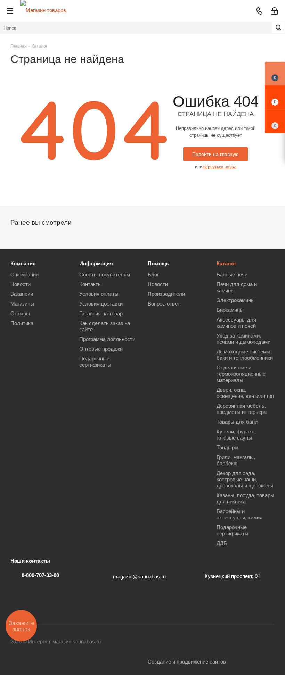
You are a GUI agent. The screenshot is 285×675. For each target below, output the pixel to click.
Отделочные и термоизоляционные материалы (241, 374)
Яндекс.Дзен (269, 642)
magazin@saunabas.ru (139, 577)
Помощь (158, 263)
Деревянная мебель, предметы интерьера (242, 409)
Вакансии (21, 294)
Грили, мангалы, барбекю (236, 460)
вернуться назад (219, 167)
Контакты (90, 284)
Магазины (22, 304)
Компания (23, 263)
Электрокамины (236, 300)
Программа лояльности (107, 339)
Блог (153, 274)
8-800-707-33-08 (40, 575)
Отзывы (20, 313)
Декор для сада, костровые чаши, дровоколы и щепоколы (245, 479)
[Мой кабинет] (274, 11)
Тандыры (227, 447)
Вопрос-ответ (164, 304)
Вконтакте (148, 642)
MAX (252, 642)
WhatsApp (235, 642)
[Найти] (278, 27)
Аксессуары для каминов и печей (236, 323)
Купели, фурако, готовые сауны (236, 434)
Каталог (226, 263)
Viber (217, 642)
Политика (21, 323)
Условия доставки (101, 304)
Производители (166, 294)
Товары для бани (237, 422)
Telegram (165, 642)
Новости (20, 284)
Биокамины (230, 310)
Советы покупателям (104, 274)
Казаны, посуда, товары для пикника (245, 498)
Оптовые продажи (101, 349)
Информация (96, 263)
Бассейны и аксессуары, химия (239, 514)
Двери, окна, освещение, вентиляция (245, 393)
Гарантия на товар (101, 313)
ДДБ (222, 543)
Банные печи (232, 274)
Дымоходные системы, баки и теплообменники (245, 355)
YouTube (182, 642)
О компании (24, 274)
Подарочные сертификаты (95, 362)
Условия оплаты (99, 294)
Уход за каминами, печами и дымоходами (243, 339)
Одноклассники (200, 642)
